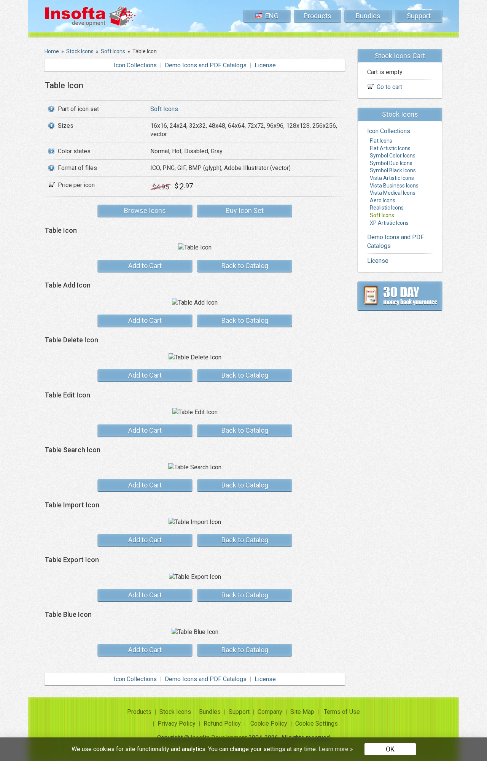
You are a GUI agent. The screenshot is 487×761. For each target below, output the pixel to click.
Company (270, 711)
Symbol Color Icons (392, 156)
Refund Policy (222, 723)
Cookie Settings (316, 723)
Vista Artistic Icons (392, 178)
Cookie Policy (268, 723)
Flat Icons (381, 141)
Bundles (368, 16)
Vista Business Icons (394, 186)
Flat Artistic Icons (390, 148)
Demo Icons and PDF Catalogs (206, 65)
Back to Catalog (244, 266)
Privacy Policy (177, 723)
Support (419, 16)
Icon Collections (135, 65)
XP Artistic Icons (389, 223)
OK (390, 749)
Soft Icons (164, 109)
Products (317, 16)
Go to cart (389, 87)
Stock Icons (175, 711)
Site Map (302, 711)
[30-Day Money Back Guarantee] (400, 296)
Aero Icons (382, 200)
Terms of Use (342, 711)
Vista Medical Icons (392, 193)
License (265, 65)
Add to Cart (145, 266)
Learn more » (335, 749)
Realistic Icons (387, 208)
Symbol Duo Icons (391, 163)
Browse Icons (145, 210)
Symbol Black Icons (393, 171)
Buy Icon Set (245, 210)
